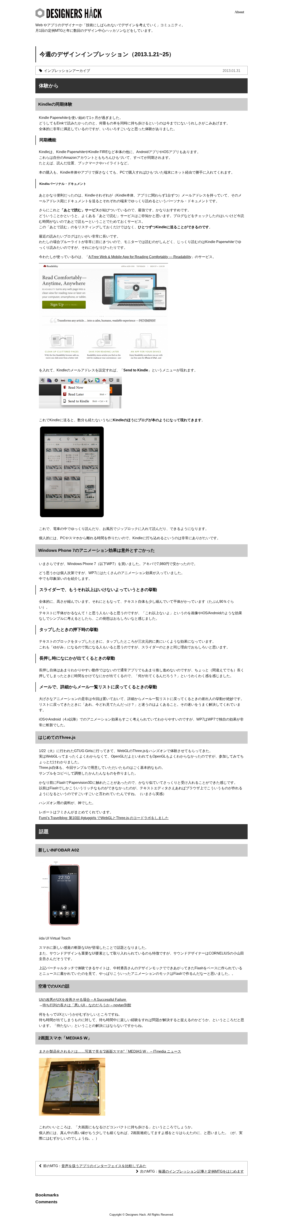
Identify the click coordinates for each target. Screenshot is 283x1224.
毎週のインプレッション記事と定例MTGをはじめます (201, 1171)
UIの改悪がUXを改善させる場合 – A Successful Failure (83, 999)
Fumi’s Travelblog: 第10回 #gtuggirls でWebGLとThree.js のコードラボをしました (104, 818)
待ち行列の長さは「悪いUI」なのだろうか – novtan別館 (86, 1005)
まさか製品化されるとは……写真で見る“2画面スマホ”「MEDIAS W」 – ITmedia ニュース (110, 1051)
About (239, 12)
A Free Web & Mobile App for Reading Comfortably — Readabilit (138, 257)
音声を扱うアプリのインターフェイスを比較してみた (103, 1166)
